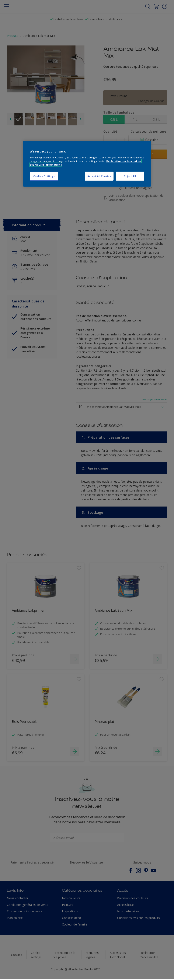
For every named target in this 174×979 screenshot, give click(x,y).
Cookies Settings (44, 176)
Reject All (130, 176)
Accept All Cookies (99, 176)
